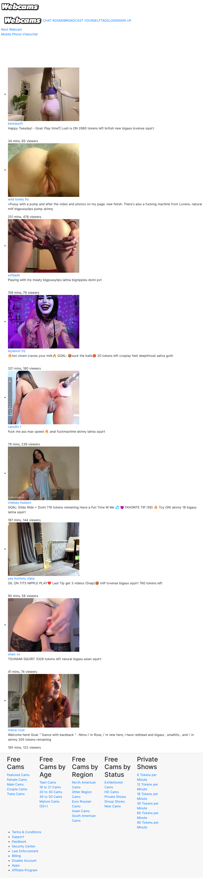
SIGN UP (124, 20)
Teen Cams (47, 782)
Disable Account (24, 861)
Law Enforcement (25, 851)
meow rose (16, 730)
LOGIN (113, 20)
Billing (16, 856)
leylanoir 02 (17, 351)
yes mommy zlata (21, 578)
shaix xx (14, 654)
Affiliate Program (25, 870)
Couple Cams (17, 789)
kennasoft (15, 123)
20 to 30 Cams (50, 792)
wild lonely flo (18, 199)
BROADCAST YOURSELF (82, 20)
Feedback (19, 841)
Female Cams (17, 780)
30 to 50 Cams (50, 797)
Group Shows (114, 801)
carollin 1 (14, 427)
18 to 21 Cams (50, 787)
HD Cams (111, 792)
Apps (16, 865)
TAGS (105, 20)
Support (18, 837)
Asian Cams (81, 811)
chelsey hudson (19, 502)
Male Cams (15, 784)
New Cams (112, 806)
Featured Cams (18, 775)
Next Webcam (11, 29)
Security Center (23, 846)
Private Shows (115, 797)
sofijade (14, 275)
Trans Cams (16, 794)
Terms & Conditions (26, 832)
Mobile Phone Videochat (19, 34)
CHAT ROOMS (53, 20)
